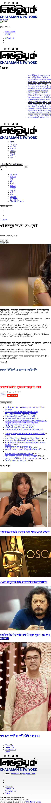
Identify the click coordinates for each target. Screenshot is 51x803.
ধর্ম (11, 181)
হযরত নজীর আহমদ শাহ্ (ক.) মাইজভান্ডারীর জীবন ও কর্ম (22, 449)
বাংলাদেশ (12, 148)
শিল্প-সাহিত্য (13, 199)
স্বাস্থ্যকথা (13, 197)
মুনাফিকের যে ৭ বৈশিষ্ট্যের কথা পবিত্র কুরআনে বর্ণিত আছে (23, 458)
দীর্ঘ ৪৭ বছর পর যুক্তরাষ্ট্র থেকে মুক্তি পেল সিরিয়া (20, 414)
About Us (9, 745)
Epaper (5, 19)
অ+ (2, 240)
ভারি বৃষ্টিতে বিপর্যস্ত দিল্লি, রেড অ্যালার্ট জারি (19, 427)
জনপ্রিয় (9, 403)
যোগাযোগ (8, 34)
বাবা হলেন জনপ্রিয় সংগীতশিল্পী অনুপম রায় (19, 735)
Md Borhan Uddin (33, 802)
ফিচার (11, 183)
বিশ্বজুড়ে (13, 151)
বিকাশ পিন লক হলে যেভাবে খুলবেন (15, 460)
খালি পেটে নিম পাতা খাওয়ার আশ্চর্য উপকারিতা (19, 454)
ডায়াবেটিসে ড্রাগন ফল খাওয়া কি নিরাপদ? (18, 447)
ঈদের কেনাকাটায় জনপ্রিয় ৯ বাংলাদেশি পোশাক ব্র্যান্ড (21, 456)
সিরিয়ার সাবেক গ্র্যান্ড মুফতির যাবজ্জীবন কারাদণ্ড (19, 425)
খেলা (11, 157)
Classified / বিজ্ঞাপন (17, 201)
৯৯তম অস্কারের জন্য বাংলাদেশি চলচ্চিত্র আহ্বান (23, 582)
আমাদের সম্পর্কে (10, 32)
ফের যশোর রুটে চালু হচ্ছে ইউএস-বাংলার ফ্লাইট (20, 416)
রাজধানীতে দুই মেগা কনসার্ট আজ (33, 90)
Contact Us (9, 747)
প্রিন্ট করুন (5, 243)
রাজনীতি (12, 153)
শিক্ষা (11, 194)
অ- (6, 240)
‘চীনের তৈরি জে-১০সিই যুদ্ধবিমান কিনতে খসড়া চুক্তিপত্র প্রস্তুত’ (26, 420)
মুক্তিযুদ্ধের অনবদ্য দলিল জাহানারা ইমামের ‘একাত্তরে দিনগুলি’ (25, 434)
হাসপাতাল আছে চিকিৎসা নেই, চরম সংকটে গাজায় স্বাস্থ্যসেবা (24, 429)
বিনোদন (4, 219)
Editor (7, 752)
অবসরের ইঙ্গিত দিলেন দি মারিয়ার (33, 77)
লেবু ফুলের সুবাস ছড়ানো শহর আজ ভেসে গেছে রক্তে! (21, 423)
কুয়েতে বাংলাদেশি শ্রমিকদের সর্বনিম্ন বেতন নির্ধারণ (20, 440)
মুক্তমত (12, 190)
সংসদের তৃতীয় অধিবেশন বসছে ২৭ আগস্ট (36, 84)
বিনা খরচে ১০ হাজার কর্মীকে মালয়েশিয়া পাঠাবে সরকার (21, 412)
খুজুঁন (26, 167)
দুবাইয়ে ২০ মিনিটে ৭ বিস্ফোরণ (33, 93)
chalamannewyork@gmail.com (23, 774)
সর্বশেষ (3, 403)
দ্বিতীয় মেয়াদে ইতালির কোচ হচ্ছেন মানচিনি (36, 104)
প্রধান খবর (13, 144)
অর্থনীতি (12, 155)
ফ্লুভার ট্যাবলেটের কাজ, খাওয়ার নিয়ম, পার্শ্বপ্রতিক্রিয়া (22, 438)
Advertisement (10, 750)
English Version (9, 164)
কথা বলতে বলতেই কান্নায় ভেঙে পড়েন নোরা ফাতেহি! (21, 418)
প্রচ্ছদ (12, 142)
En (1, 19)
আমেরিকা (13, 146)
